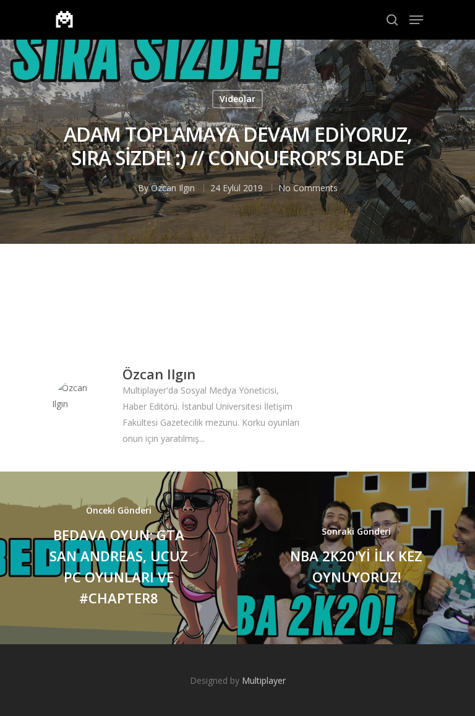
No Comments (308, 188)
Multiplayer (264, 680)
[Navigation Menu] (416, 20)
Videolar (237, 99)
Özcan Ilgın (173, 188)
